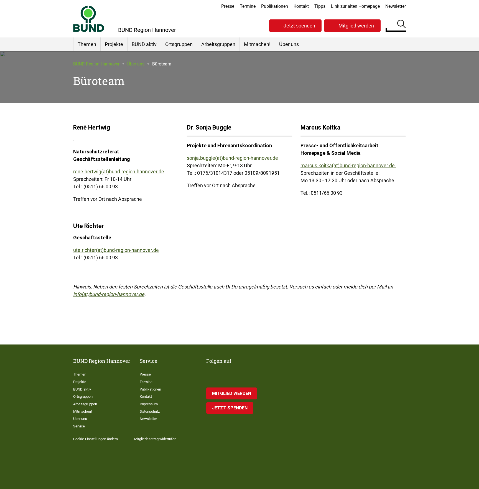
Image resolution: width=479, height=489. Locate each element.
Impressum (149, 404)
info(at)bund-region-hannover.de (108, 294)
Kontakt (301, 6)
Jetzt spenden (299, 26)
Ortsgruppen (179, 44)
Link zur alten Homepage (355, 6)
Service (79, 426)
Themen (87, 44)
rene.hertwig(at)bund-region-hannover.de (118, 171)
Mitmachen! (257, 44)
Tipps (319, 6)
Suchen (401, 25)
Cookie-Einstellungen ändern (95, 439)
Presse (227, 6)
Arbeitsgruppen (218, 44)
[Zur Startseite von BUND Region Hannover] (88, 19)
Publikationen (274, 6)
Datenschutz (150, 411)
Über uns (289, 44)
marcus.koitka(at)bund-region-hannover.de (348, 165)
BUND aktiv (144, 44)
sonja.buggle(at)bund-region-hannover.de (232, 158)
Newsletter (395, 6)
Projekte (114, 44)
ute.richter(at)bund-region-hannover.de (116, 250)
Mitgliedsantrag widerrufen (155, 439)
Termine (248, 6)
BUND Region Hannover (96, 64)
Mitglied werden (356, 26)
